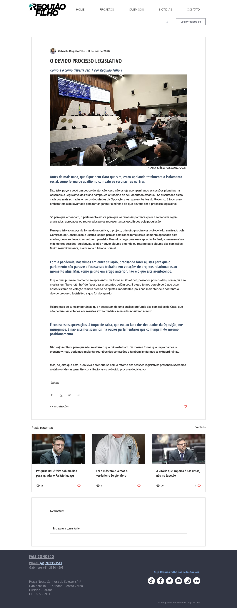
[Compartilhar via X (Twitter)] (61, 395)
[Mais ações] (185, 51)
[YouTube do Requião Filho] (178, 580)
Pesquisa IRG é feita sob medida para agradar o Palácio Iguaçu (56, 473)
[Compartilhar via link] (79, 395)
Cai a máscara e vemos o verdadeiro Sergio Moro (112, 473)
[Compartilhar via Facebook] (52, 395)
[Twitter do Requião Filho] (169, 580)
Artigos (55, 382)
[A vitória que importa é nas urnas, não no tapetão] (178, 449)
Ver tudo (201, 427)
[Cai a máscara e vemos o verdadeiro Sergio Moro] (118, 449)
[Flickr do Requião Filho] (196, 580)
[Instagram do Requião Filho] (187, 580)
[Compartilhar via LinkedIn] (70, 395)
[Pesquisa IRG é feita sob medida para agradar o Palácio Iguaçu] (58, 449)
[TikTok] (151, 580)
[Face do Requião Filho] (160, 580)
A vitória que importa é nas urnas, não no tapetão (178, 473)
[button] (167, 21)
